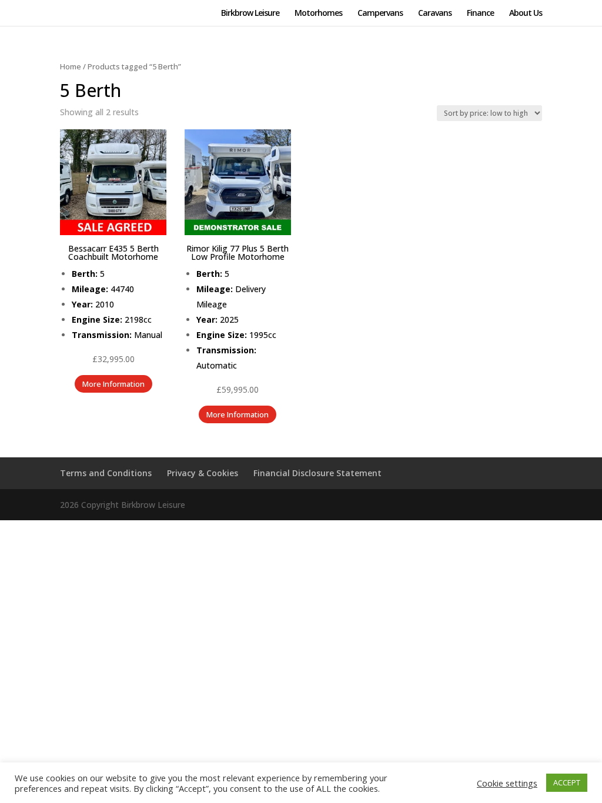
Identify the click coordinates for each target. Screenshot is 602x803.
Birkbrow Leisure (250, 13)
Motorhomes (318, 13)
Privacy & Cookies (202, 473)
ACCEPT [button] (566, 782)
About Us (525, 13)
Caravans (435, 13)
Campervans (380, 13)
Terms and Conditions (106, 473)
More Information (113, 384)
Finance (480, 13)
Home (70, 66)
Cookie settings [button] (507, 783)
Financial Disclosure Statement (317, 473)
